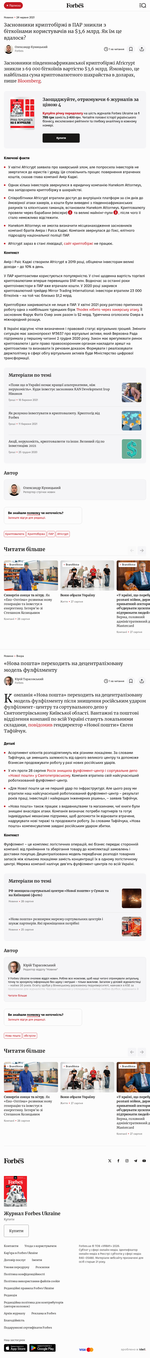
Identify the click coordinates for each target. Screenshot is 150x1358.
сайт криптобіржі (78, 243)
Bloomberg (29, 81)
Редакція (10, 1295)
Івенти (37, 1260)
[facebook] (118, 1161)
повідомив (40, 725)
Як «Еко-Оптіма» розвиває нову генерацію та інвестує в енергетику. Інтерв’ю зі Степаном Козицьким (28, 604)
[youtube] (144, 1161)
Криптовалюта (14, 533)
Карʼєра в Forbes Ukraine (21, 1253)
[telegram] (135, 1161)
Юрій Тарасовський (29, 679)
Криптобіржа (36, 533)
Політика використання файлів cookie (32, 1281)
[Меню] (142, 5)
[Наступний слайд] (142, 550)
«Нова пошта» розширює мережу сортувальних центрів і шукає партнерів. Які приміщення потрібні (56, 921)
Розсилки (42, 1267)
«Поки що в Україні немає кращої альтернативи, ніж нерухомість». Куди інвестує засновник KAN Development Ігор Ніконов (59, 389)
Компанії (9, 619)
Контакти (11, 1246)
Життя (64, 601)
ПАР (51, 533)
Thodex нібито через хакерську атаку (107, 309)
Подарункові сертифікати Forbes (28, 1327)
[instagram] (127, 1161)
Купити (61, 138)
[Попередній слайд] (132, 1052)
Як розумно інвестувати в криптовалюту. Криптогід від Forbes (54, 415)
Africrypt (62, 533)
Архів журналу (14, 1313)
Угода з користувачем (40, 1246)
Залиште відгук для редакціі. (27, 517)
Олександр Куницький (31, 47)
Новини (8, 17)
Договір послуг (15, 1260)
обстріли (30, 1035)
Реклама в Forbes (43, 1313)
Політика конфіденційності (24, 1274)
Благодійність (14, 1320)
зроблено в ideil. (133, 1349)
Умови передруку (16, 1267)
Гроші (12, 399)
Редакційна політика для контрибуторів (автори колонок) (33, 1304)
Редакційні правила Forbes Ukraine (29, 1288)
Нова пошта (13, 1035)
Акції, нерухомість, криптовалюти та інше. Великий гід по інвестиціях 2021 (56, 443)
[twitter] (109, 1161)
